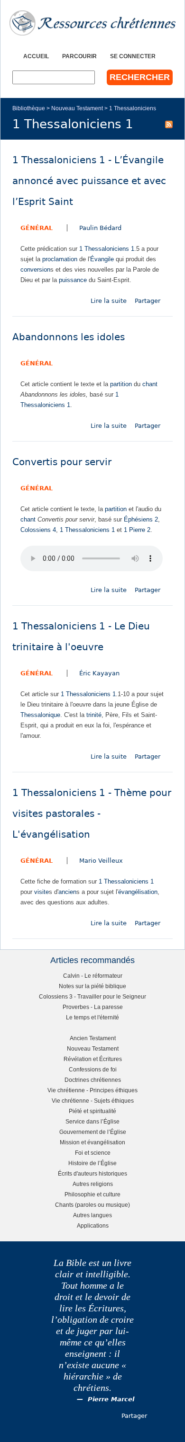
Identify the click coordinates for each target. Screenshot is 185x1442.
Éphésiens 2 (141, 519)
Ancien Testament (93, 1038)
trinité (94, 714)
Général (36, 227)
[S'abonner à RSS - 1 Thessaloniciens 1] (169, 124)
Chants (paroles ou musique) (92, 1205)
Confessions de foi (93, 1069)
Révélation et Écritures (93, 1059)
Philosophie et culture (92, 1194)
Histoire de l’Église (92, 1163)
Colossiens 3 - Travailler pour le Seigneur (92, 996)
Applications (93, 1225)
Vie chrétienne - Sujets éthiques (93, 1100)
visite (41, 891)
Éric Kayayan (99, 673)
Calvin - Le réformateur (92, 976)
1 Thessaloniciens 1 (106, 248)
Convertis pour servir (61, 462)
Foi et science (93, 1153)
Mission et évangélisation (92, 1142)
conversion (35, 269)
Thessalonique (40, 714)
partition (121, 384)
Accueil (36, 56)
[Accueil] (92, 22)
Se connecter (133, 56)
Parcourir (79, 56)
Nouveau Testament (77, 108)
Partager (147, 300)
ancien (67, 891)
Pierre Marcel (111, 1399)
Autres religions (93, 1184)
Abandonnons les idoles (68, 337)
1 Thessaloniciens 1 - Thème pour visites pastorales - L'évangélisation (91, 813)
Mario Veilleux (101, 860)
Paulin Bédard (100, 227)
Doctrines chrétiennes (93, 1080)
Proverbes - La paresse (93, 1007)
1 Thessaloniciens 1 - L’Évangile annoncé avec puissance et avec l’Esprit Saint (89, 181)
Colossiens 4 (38, 529)
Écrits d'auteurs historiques (92, 1173)
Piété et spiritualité (92, 1111)
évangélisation (137, 891)
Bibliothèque (28, 108)
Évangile (102, 259)
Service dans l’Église (92, 1121)
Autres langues (92, 1215)
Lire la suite (109, 300)
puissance (73, 279)
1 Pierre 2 (137, 529)
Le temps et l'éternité (92, 1017)
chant (149, 384)
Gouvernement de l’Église (92, 1132)
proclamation (59, 259)
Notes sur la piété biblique (92, 986)
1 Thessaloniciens (132, 108)
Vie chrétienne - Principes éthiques (92, 1090)
